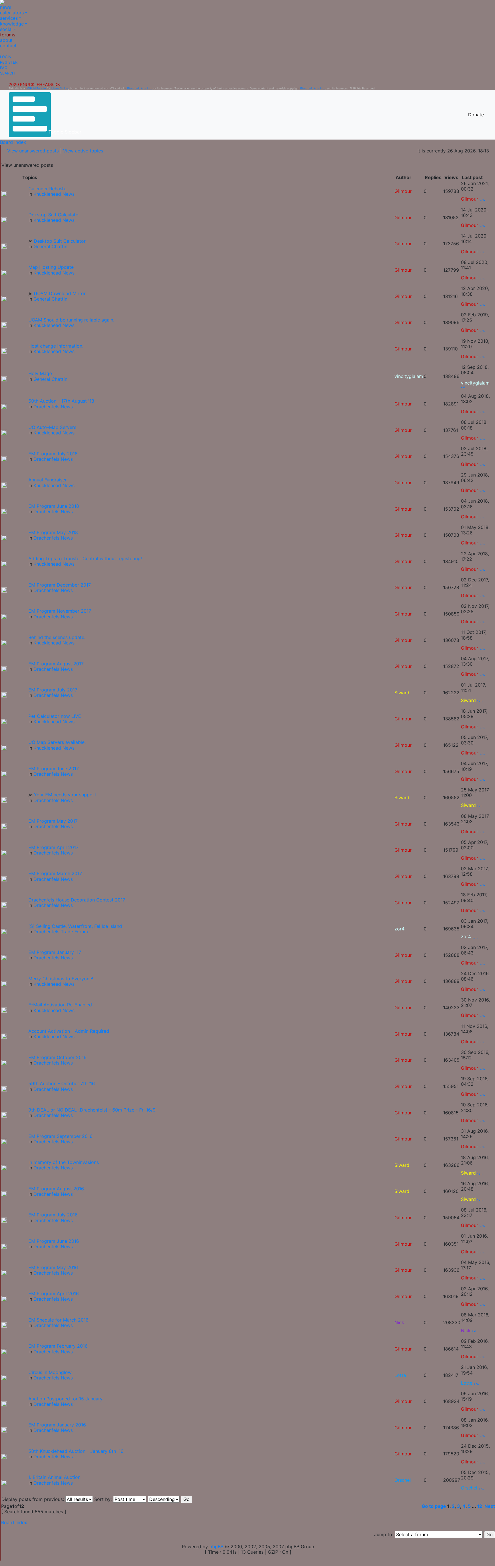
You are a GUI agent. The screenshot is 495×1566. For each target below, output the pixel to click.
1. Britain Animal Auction (54, 1477)
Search (7, 73)
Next (489, 1506)
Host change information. (55, 346)
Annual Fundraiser (47, 480)
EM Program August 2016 (56, 1188)
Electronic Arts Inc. (139, 88)
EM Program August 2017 (56, 664)
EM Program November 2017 (59, 611)
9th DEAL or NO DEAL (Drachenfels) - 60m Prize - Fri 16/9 (92, 1110)
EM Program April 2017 (53, 847)
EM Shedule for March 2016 (58, 1320)
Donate (476, 114)
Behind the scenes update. (56, 637)
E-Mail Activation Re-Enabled (60, 1005)
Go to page (434, 1506)
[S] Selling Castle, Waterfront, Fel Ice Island (75, 926)
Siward (401, 692)
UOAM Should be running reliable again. (71, 320)
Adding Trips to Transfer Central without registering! (85, 558)
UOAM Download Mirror (60, 293)
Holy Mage (40, 373)
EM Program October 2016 (57, 1057)
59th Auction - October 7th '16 (61, 1083)
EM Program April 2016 (53, 1293)
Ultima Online (59, 88)
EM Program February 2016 (58, 1346)
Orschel (402, 1480)
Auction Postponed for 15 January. (65, 1399)
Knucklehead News (54, 194)
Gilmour (403, 191)
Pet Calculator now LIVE (54, 716)
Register (8, 62)
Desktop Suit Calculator (60, 241)
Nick (399, 1322)
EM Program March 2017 (55, 873)
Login (5, 57)
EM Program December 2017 (59, 585)
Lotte (400, 1375)
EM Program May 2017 (53, 821)
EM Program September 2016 (60, 1136)
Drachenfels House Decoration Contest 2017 (76, 900)
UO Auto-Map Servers (52, 427)
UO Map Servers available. (57, 742)
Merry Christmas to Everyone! (60, 978)
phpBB (216, 1546)
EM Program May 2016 (53, 1267)
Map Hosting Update (51, 267)
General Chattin (50, 246)
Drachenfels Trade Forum (61, 931)
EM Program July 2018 (53, 453)
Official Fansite (36, 88)
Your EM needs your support (65, 794)
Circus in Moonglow (50, 1372)
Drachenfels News (53, 406)
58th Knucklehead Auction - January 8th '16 (75, 1451)
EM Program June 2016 (53, 1241)
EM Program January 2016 (57, 1425)
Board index (13, 142)
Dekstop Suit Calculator (54, 214)
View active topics (83, 151)
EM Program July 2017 (52, 690)
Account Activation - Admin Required (68, 1031)
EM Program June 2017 (53, 768)
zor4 (399, 929)
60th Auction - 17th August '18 (61, 401)
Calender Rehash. (47, 188)
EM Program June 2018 (53, 506)
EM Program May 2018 (53, 532)
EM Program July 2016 (53, 1215)
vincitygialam (408, 376)
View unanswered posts (33, 151)
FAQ (3, 68)
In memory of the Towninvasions (63, 1162)
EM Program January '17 (54, 952)
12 (479, 1506)
